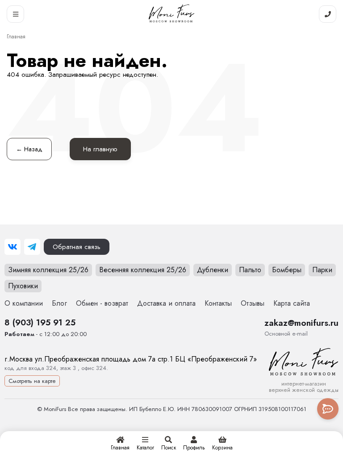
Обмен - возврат (102, 303)
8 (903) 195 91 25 (39, 322)
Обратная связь (76, 247)
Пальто (250, 270)
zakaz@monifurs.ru (301, 322)
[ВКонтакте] (12, 247)
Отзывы (252, 303)
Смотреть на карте (32, 381)
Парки (322, 270)
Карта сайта (291, 303)
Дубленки (212, 270)
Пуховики (23, 286)
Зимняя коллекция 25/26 (48, 270)
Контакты (218, 303)
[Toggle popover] (328, 409)
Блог (59, 303)
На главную (100, 149)
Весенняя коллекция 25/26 (142, 270)
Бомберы (286, 270)
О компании (23, 303)
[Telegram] (32, 247)
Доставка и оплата (166, 303)
